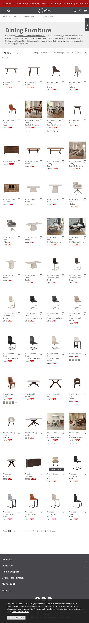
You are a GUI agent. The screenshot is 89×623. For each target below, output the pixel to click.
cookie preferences (20, 611)
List (85, 52)
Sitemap (6, 590)
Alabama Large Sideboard (9, 200)
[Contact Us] (75, 11)
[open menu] (3, 11)
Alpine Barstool (75, 353)
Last (54, 531)
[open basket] (85, 11)
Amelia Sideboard (29, 475)
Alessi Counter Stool (75, 316)
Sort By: (36, 53)
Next (47, 531)
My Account (8, 583)
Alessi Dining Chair (53, 357)
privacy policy (27, 609)
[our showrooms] (80, 11)
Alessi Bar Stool (53, 277)
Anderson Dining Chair (74, 514)
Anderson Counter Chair (75, 476)
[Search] (8, 11)
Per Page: (61, 53)
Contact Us (87, 24)
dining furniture (34, 38)
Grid (79, 52)
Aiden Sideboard (10, 161)
